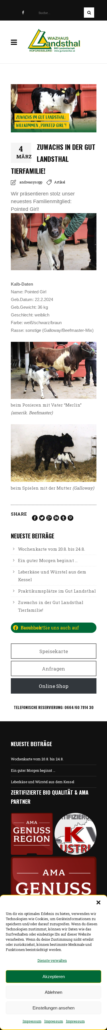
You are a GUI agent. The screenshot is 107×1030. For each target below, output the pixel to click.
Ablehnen (53, 992)
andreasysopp (30, 182)
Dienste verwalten (52, 960)
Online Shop (53, 686)
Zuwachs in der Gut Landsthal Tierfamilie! (50, 606)
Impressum (32, 1021)
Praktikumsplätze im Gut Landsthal (57, 591)
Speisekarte (53, 651)
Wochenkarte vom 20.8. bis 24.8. (51, 549)
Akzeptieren (54, 976)
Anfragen (53, 668)
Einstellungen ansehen (53, 1007)
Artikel (59, 182)
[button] (98, 902)
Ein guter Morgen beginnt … (48, 560)
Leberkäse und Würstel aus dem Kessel (52, 575)
